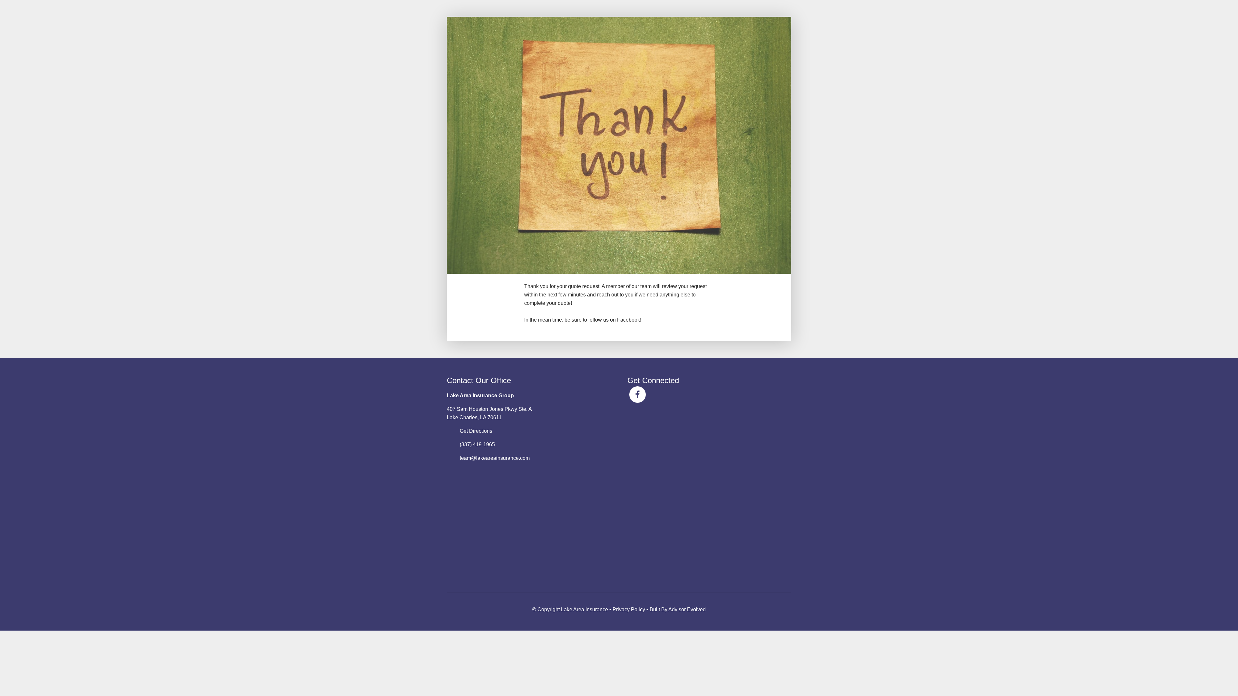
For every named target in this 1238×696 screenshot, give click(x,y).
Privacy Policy (629, 609)
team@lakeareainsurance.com (495, 458)
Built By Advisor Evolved (678, 609)
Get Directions (476, 431)
